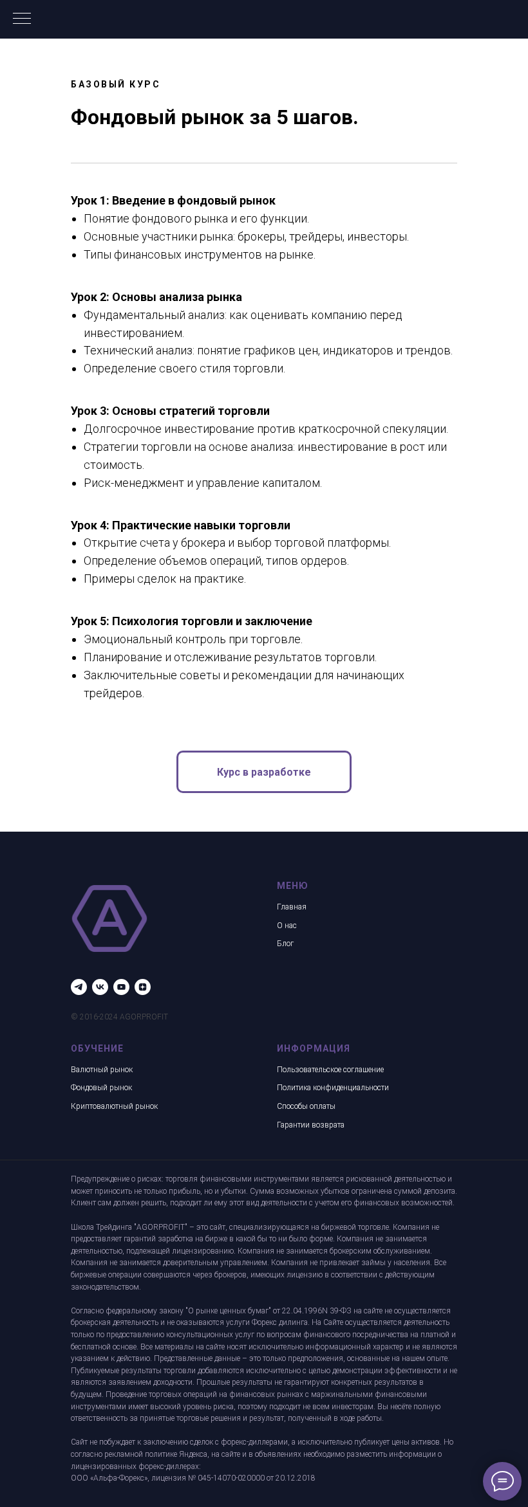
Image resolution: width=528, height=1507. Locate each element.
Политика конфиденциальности (333, 1087)
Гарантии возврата (310, 1124)
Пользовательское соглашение (330, 1069)
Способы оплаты (306, 1106)
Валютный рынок (102, 1069)
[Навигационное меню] (22, 19)
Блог (285, 943)
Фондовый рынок (101, 1087)
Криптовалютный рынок (114, 1106)
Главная (291, 906)
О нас (287, 925)
